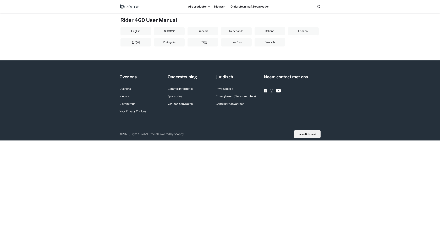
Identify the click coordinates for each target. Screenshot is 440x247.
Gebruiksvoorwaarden (230, 103)
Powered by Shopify (171, 134)
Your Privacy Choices (132, 111)
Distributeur (127, 103)
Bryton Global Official (144, 134)
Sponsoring (175, 96)
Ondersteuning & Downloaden (249, 6)
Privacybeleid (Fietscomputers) (236, 96)
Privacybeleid (224, 88)
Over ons (125, 88)
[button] (197, 6)
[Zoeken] (319, 6)
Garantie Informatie (180, 88)
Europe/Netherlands (307, 134)
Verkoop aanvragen (180, 103)
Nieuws (124, 96)
